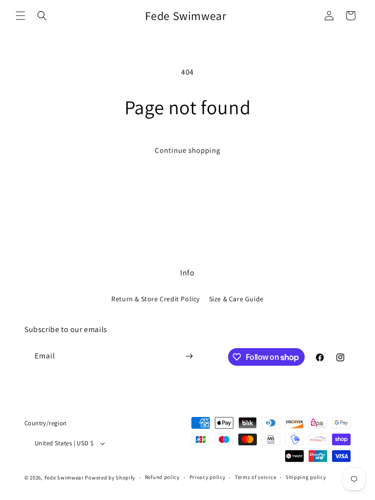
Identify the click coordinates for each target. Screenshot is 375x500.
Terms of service (255, 477)
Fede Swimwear (64, 477)
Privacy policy (207, 477)
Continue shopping (188, 150)
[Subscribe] (189, 356)
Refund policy (162, 477)
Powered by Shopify (110, 477)
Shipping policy (306, 477)
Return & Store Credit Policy (155, 298)
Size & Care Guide (236, 298)
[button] (20, 15)
